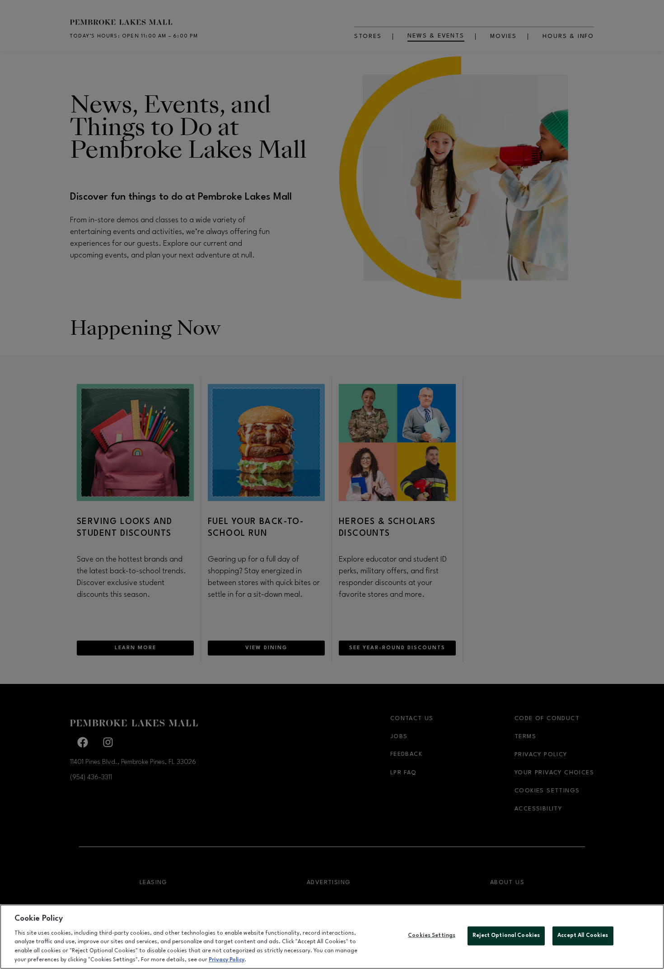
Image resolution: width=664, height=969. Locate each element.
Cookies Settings (431, 935)
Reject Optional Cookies (506, 935)
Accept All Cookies (582, 935)
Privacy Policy (226, 959)
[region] (332, 936)
